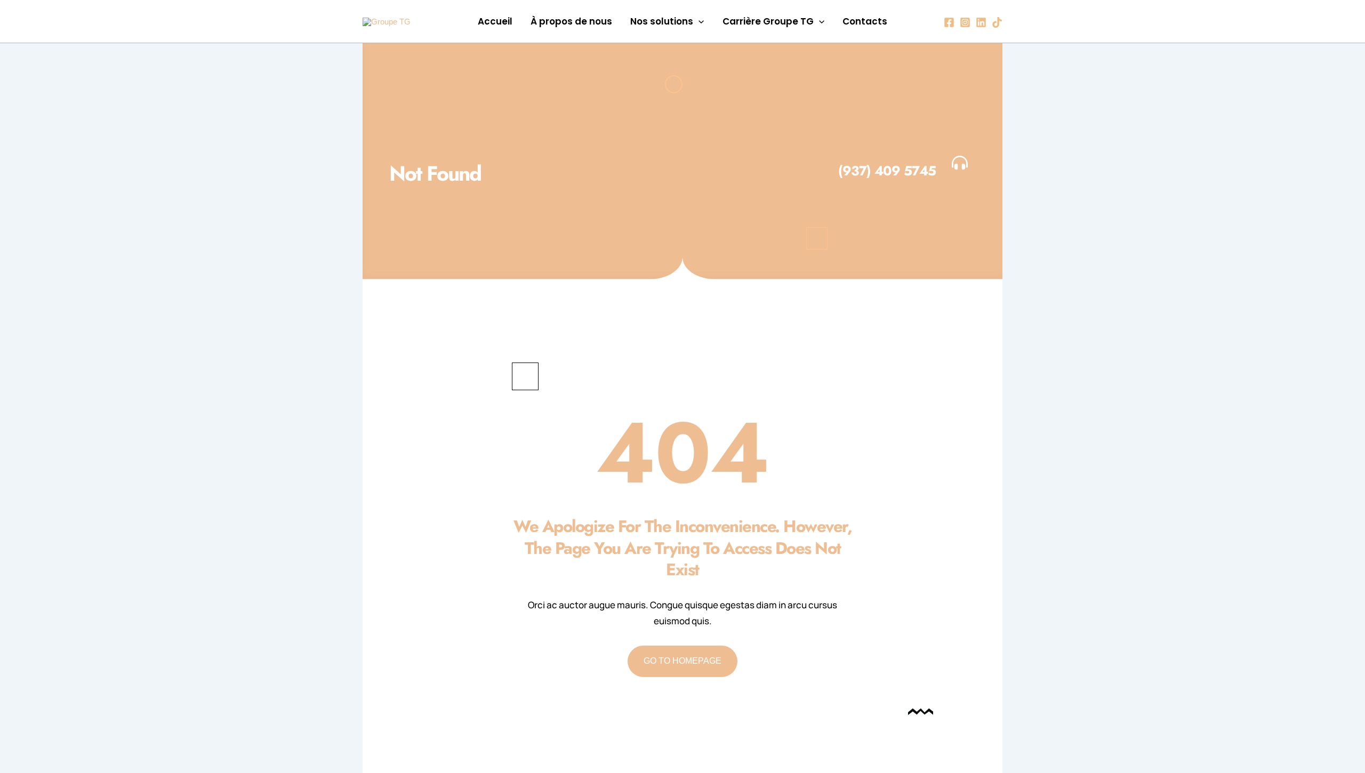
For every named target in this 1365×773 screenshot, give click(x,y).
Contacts (864, 21)
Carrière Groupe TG (768, 21)
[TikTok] (997, 22)
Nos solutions (661, 21)
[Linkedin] (981, 22)
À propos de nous (571, 21)
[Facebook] (949, 22)
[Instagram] (965, 22)
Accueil (495, 21)
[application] (698, 21)
